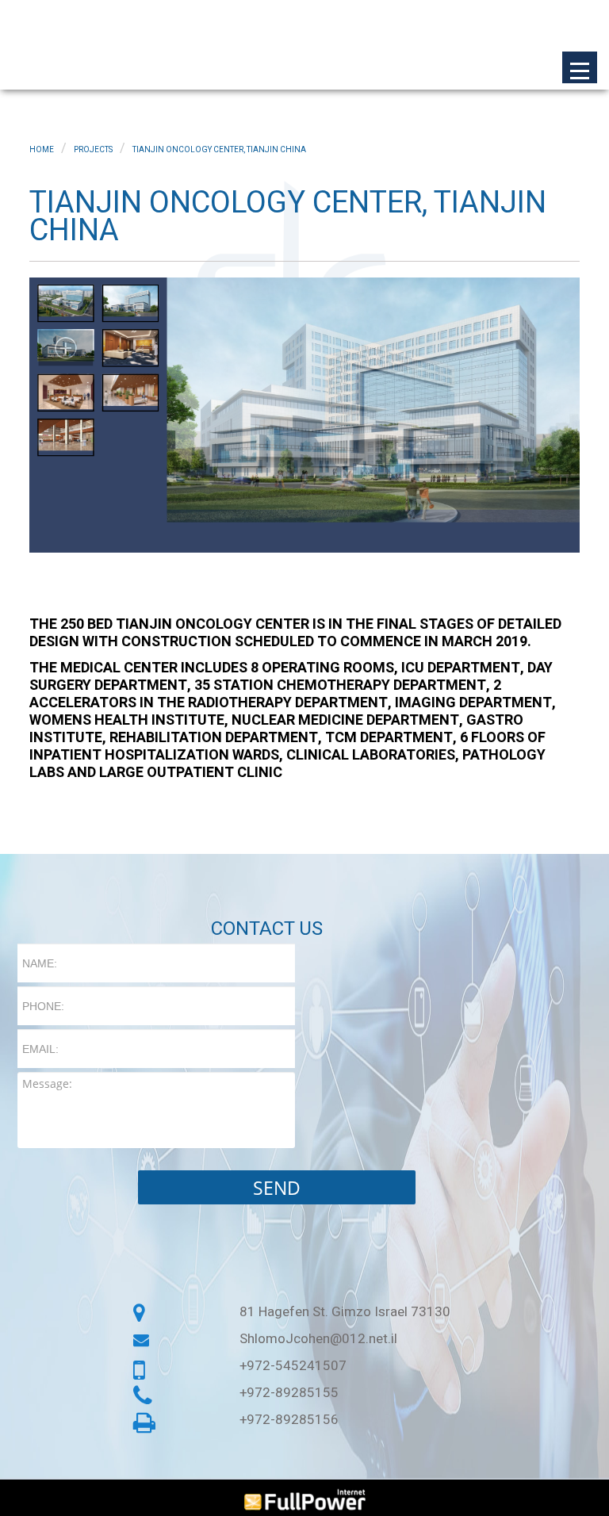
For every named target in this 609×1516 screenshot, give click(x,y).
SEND (277, 1187)
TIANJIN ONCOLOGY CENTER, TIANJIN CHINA (219, 149)
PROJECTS (93, 149)
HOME (41, 149)
